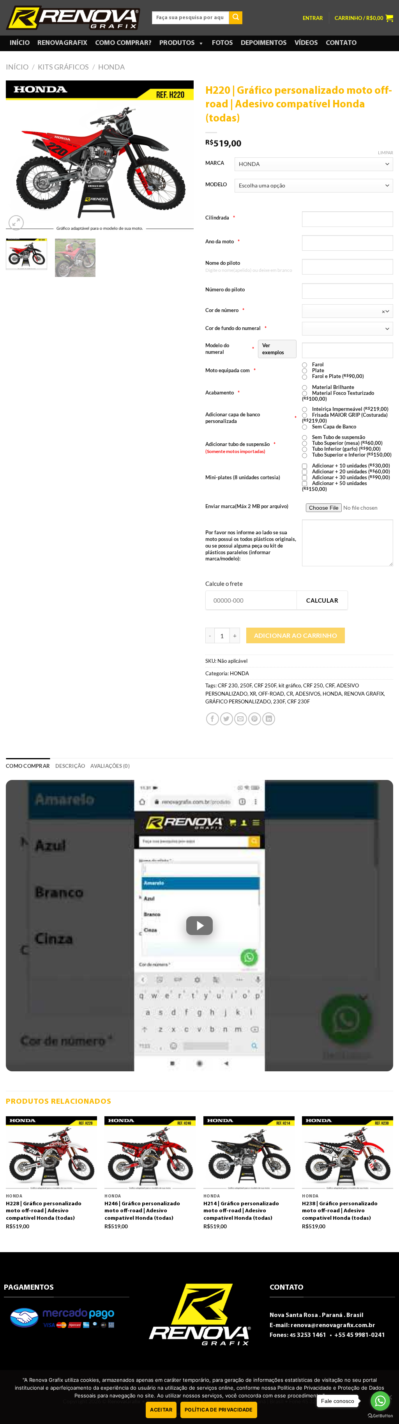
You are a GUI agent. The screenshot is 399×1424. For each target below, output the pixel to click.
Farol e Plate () (337, 376)
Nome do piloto (222, 263)
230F (279, 701)
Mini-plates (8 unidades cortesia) (242, 477)
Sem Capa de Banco (333, 427)
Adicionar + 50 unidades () (334, 486)
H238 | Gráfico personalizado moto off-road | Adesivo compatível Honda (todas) (340, 1211)
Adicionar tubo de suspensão (240, 444)
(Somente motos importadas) (235, 451)
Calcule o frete (224, 584)
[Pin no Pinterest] (254, 718)
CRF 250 (313, 685)
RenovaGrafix (62, 43)
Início (20, 43)
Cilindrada (220, 217)
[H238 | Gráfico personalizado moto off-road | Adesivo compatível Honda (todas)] (347, 1153)
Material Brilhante (332, 387)
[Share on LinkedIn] (268, 718)
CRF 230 (228, 685)
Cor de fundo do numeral (236, 328)
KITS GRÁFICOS (63, 66)
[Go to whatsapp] (380, 1401)
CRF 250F (265, 685)
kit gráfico (290, 685)
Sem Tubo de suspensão (338, 437)
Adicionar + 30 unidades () (350, 477)
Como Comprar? (123, 43)
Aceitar (161, 1410)
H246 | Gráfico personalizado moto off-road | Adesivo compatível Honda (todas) (142, 1211)
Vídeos (306, 43)
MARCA (214, 163)
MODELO (216, 184)
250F (246, 685)
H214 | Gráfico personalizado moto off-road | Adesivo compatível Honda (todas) (241, 1211)
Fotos (222, 43)
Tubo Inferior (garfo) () (346, 449)
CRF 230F (298, 701)
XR (253, 694)
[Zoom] (16, 222)
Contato (341, 43)
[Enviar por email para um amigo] (240, 718)
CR (289, 694)
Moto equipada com (230, 370)
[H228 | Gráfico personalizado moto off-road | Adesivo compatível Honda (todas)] (51, 1153)
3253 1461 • (311, 1335)
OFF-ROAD (271, 694)
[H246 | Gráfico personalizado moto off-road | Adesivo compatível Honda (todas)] (150, 1153)
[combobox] (347, 311)
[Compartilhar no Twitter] (226, 718)
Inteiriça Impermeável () (349, 409)
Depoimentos (264, 43)
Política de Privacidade (219, 1410)
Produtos (177, 43)
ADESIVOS (307, 694)
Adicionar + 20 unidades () (350, 472)
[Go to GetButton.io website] (380, 1416)
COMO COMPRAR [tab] (28, 766)
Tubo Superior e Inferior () (351, 455)
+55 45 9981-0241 (359, 1335)
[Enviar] (235, 18)
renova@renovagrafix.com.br (333, 1325)
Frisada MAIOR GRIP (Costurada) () (345, 417)
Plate (317, 370)
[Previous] (19, 156)
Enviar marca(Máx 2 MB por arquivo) (246, 506)
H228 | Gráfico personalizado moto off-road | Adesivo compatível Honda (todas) (43, 1211)
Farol (317, 365)
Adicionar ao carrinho (295, 635)
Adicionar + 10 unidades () (350, 466)
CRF (329, 685)
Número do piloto (225, 289)
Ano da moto (222, 241)
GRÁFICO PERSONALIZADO (238, 701)
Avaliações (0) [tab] (110, 766)
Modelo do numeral (244, 348)
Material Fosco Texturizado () (338, 396)
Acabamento (222, 392)
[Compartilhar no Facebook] (212, 718)
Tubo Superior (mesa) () (347, 443)
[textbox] (346, 311)
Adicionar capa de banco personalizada (251, 417)
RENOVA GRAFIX (364, 694)
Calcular (322, 600)
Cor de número (224, 310)
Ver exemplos (273, 348)
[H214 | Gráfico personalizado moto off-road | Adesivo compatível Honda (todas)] (249, 1153)
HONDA (111, 66)
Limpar (385, 152)
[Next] (180, 156)
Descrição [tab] (70, 766)
